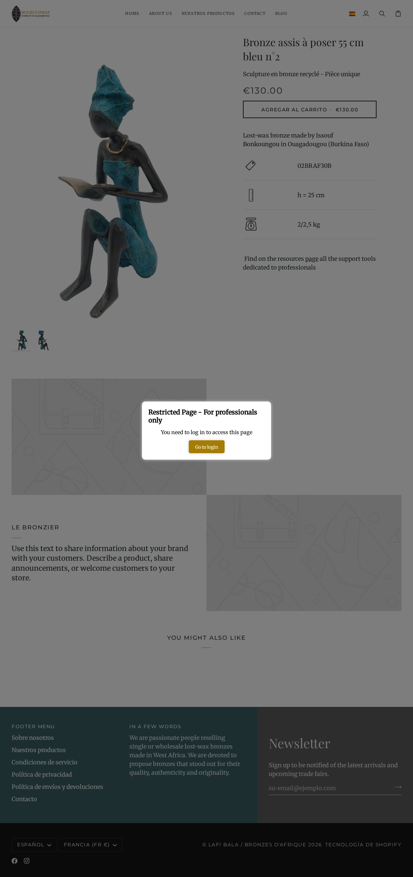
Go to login (206, 447)
